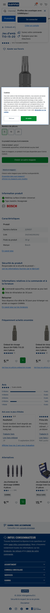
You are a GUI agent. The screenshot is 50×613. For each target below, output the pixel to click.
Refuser (11, 118)
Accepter (29, 118)
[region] (25, 106)
